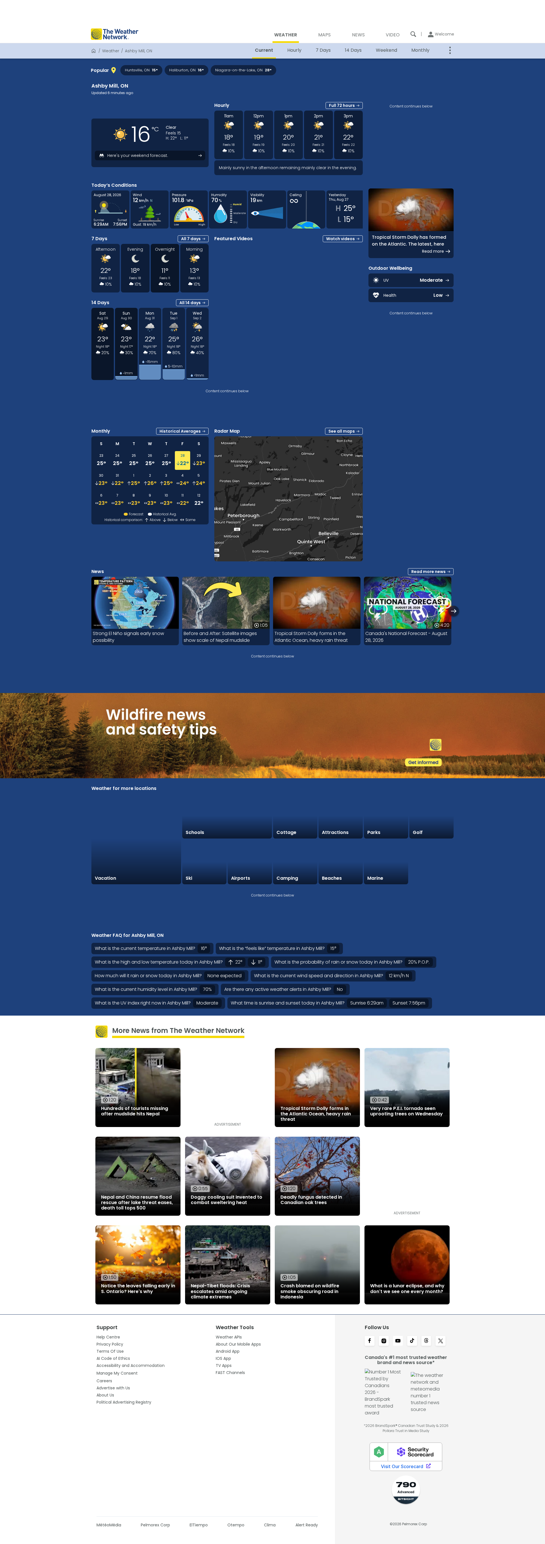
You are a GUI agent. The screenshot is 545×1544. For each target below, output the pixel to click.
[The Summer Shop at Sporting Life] (431, 862)
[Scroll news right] (453, 611)
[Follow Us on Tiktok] (412, 1341)
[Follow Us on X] (440, 1341)
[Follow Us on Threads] (426, 1341)
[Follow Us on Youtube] (398, 1341)
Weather (110, 51)
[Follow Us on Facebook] (369, 1341)
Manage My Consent (117, 1373)
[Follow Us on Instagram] (384, 1341)
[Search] (413, 34)
